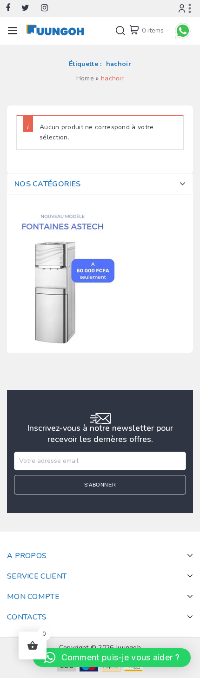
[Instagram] (49, 8)
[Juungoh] (56, 30)
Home (85, 78)
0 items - (155, 30)
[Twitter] (30, 8)
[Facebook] (13, 8)
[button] (112, 657)
